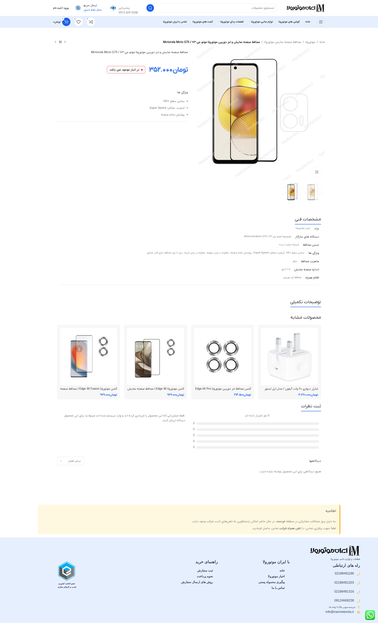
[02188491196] (358, 574)
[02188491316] (358, 592)
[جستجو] (150, 8)
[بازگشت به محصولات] (60, 42)
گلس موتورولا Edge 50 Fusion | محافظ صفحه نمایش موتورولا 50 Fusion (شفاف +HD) (88, 391)
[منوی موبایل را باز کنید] (321, 22)
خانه (322, 42)
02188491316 (344, 591)
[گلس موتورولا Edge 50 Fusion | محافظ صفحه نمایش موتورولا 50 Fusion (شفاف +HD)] (88, 356)
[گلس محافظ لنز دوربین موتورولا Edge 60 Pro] (222, 356)
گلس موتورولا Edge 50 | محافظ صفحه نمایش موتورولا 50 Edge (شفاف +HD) (155, 391)
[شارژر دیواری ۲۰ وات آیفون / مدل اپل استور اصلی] (289, 356)
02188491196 (344, 573)
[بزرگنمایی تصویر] (317, 172)
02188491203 (344, 582)
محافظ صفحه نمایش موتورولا (282, 42)
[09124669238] (358, 601)
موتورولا (310, 42)
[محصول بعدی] (55, 42)
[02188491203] (358, 583)
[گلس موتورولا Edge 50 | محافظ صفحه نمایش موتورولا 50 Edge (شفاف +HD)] (155, 356)
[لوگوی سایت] (305, 8)
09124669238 (344, 600)
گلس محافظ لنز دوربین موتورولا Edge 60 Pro (223, 389)
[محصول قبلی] (65, 42)
